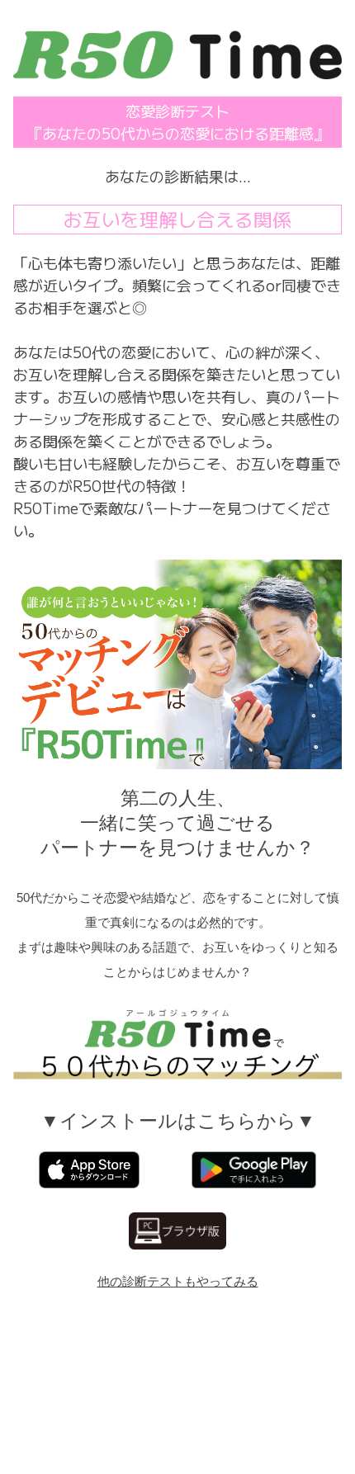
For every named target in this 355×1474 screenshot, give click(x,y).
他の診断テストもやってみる (177, 1281)
